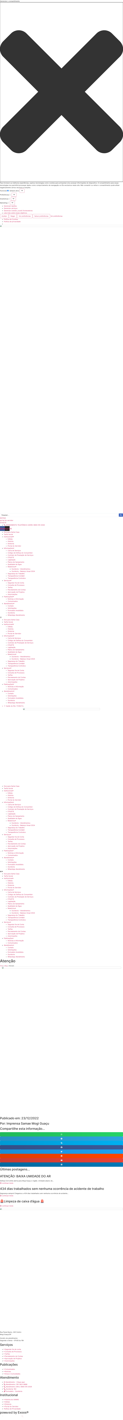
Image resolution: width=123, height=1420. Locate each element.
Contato (11, 606)
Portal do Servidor (14, 546)
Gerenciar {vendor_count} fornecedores (18, 211)
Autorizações (12, 594)
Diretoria (11, 544)
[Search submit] (121, 515)
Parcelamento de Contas (17, 590)
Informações (8, 548)
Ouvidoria (11, 613)
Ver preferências (25, 216)
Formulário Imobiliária (15, 610)
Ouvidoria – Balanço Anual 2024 (23, 571)
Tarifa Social (8, 534)
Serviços (7, 580)
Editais (10, 539)
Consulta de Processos (16, 585)
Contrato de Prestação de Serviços (20, 555)
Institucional (8, 537)
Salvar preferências (41, 216)
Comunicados (13, 601)
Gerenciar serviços (10, 208)
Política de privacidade (12, 222)
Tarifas (10, 587)
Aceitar (4, 216)
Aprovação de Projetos (16, 592)
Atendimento (8, 604)
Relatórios (11, 567)
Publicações (8, 597)
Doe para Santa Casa (11, 532)
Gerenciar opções (10, 206)
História (10, 541)
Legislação (11, 560)
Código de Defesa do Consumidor (20, 553)
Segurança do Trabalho (16, 574)
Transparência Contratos (17, 578)
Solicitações (12, 608)
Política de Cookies (11, 219)
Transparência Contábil (16, 576)
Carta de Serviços (14, 550)
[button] (61, 92)
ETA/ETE (11, 557)
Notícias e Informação (16, 599)
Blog (6, 966)
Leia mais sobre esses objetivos (15, 213)
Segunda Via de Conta (16, 583)
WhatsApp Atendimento (16, 615)
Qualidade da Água (15, 564)
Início (1, 966)
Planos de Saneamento (16, 562)
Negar (13, 216)
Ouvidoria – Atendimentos (21, 569)
